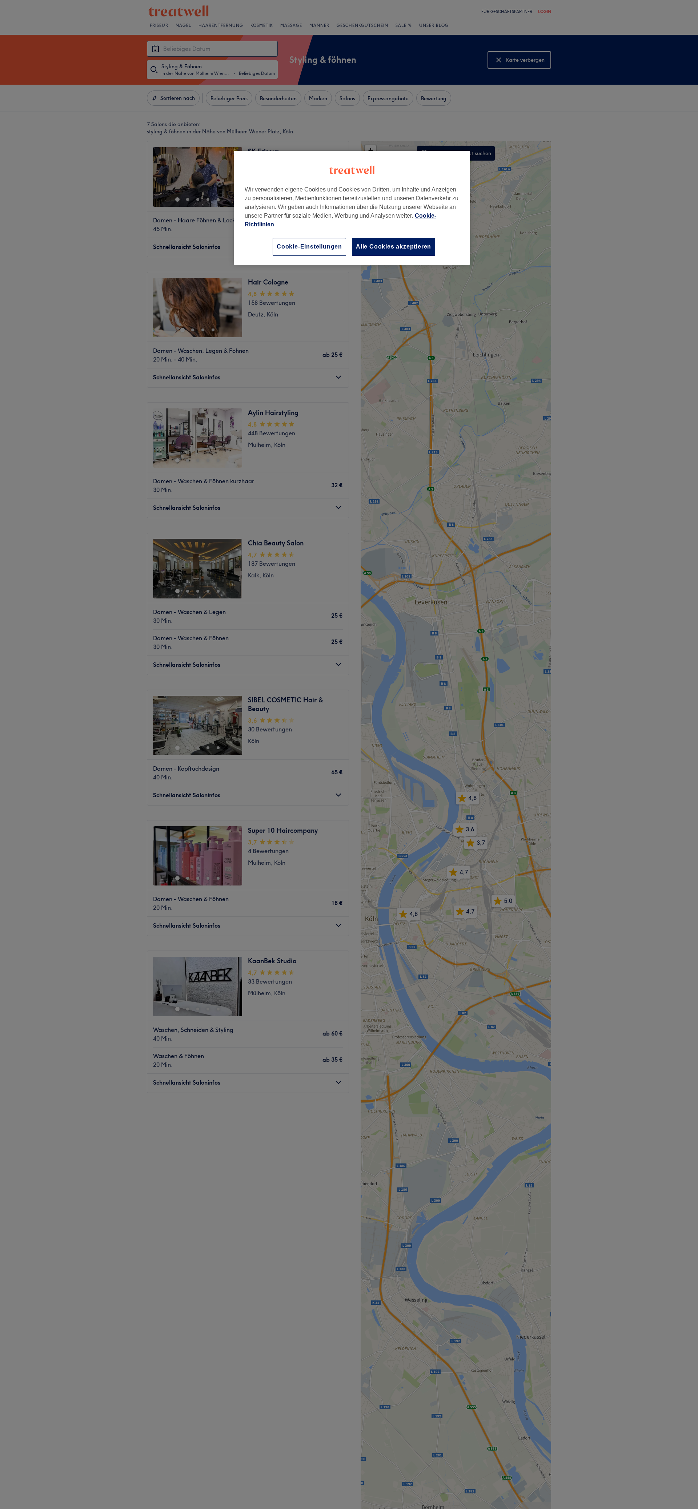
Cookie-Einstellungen (309, 246)
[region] (352, 208)
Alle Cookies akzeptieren (393, 246)
